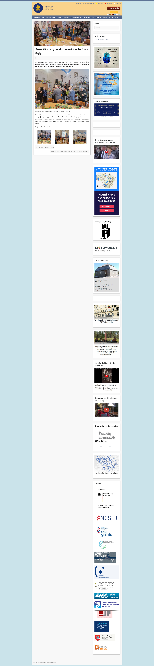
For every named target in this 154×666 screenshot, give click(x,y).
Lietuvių (100, 3)
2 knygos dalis (108, 447)
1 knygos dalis (98, 447)
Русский (118, 3)
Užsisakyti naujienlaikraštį (101, 39)
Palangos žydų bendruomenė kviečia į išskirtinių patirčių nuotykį (69, 151)
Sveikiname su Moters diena (45, 147)
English (109, 3)
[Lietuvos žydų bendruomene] (51, 12)
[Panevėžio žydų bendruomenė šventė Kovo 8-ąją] (62, 33)
